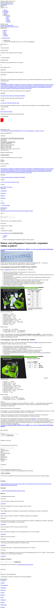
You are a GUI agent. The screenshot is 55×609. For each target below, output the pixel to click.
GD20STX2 (8, 269)
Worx (7, 95)
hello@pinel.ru (4, 207)
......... (7, 44)
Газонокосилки (4, 84)
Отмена (2, 473)
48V (13, 103)
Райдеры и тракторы (6, 88)
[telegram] (8, 3)
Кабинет (32, 483)
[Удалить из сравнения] (11, 142)
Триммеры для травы (13, 84)
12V (2, 103)
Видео (7, 19)
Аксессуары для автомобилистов (9, 87)
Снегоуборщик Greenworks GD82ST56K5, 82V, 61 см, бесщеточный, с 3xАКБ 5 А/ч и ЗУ (22, 130)
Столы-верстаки (24, 85)
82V (15, 103)
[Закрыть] (4, 160)
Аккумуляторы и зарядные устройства (10, 85)
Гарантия (8, 21)
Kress (13, 95)
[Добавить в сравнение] (3, 142)
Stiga (10, 95)
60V (11, 103)
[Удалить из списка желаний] (5, 140)
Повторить (3, 435)
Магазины (5, 11)
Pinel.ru (34, 418)
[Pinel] (4, 5)
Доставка (5, 12)
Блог (7, 17)
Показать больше (5, 155)
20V (4, 103)
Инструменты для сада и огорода (45, 84)
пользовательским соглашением (25, 564)
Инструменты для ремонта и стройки (28, 84)
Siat (20, 95)
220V (18, 103)
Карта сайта (14, 485)
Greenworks (3, 95)
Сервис (8, 20)
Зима (11, 111)
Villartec (23, 95)
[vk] (12, 3)
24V (6, 103)
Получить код (10, 435)
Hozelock (17, 95)
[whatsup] (3, 3)
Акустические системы (22, 87)
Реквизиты (43, 483)
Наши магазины (21, 490)
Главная (3, 483)
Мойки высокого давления (35, 87)
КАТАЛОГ (3, 83)
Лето (5, 111)
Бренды (8, 16)
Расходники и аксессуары (25, 88)
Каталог (5, 10)
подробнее (3, 503)
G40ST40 (36, 342)
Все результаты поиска (6, 233)
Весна (2, 111)
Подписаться (17, 562)
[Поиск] (14, 217)
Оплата (5, 14)
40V (8, 103)
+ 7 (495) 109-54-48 (5, 38)
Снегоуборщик (15, 249)
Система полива (15, 88)
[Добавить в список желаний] (2, 140)
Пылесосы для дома (33, 85)
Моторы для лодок (46, 87)
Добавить (8, 473)
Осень (7, 111)
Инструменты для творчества (45, 85)
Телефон (3, 434)
